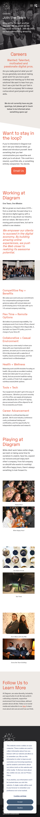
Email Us (18, 170)
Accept (20, 802)
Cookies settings (20, 796)
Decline (20, 808)
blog (24, 706)
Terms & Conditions (11, 813)
